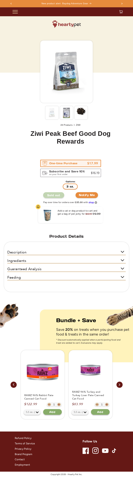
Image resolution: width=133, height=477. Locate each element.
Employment (22, 464)
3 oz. (70, 186)
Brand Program (23, 454)
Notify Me (87, 195)
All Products (66, 125)
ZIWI (78, 125)
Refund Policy (23, 438)
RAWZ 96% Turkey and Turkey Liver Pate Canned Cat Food (88, 395)
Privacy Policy (23, 448)
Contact (20, 459)
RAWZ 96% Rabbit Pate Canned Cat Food (39, 397)
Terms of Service (25, 443)
